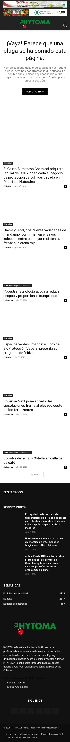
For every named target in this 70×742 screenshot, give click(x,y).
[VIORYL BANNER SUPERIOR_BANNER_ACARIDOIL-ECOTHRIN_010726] (35, 4)
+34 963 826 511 (16, 682)
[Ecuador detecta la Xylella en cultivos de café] (35, 438)
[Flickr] (22, 711)
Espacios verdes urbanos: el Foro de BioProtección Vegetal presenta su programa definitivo (31, 348)
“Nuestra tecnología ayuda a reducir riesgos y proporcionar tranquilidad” (31, 293)
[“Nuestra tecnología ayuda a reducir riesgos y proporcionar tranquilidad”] (35, 271)
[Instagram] (31, 711)
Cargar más (34, 474)
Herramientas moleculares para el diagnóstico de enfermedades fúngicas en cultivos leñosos (44, 542)
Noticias (8, 163)
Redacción (8, 300)
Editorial (7, 186)
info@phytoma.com (17, 686)
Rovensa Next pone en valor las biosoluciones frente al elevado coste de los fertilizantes (32, 405)
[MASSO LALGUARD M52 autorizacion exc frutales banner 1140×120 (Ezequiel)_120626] (35, 12)
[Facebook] (14, 711)
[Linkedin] (39, 711)
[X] (47, 711)
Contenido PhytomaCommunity (17, 285)
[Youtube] (55, 711)
